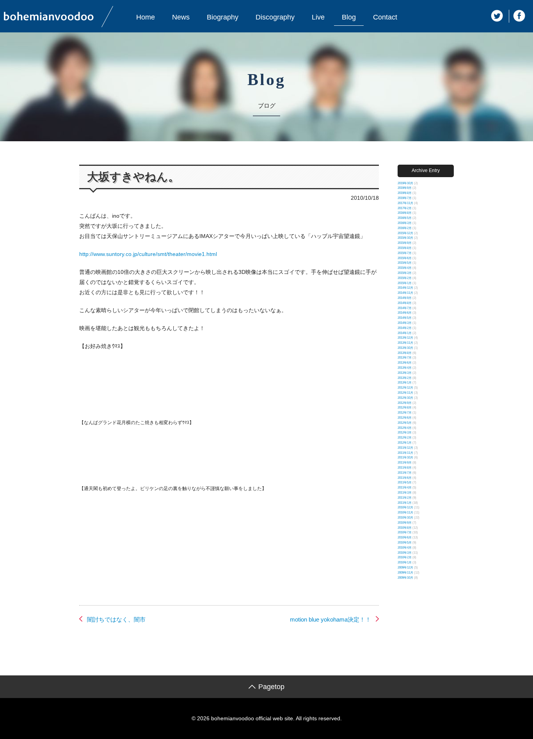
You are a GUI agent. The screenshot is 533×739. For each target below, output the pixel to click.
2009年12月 (405, 567)
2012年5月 (405, 423)
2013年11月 (405, 343)
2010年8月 (405, 527)
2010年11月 (405, 512)
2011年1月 (405, 503)
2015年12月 (405, 233)
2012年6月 (405, 417)
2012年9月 (405, 403)
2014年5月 (405, 318)
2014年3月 (405, 323)
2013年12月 (405, 337)
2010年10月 (405, 517)
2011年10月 (405, 457)
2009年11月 (405, 572)
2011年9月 (405, 462)
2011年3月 (405, 492)
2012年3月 (405, 432)
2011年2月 (405, 497)
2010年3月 (405, 552)
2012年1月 (405, 442)
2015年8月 (405, 248)
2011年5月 (405, 482)
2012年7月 (405, 412)
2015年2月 (405, 278)
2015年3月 (405, 273)
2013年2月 (405, 378)
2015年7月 (405, 253)
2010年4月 (405, 547)
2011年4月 (405, 487)
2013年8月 (405, 353)
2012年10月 (405, 398)
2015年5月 (405, 263)
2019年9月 (405, 188)
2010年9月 (405, 522)
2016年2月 (405, 228)
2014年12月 (405, 288)
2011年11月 (405, 453)
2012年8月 (405, 407)
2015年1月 (405, 283)
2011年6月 (405, 478)
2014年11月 (405, 293)
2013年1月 (405, 382)
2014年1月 (405, 333)
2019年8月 (405, 193)
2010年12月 (405, 507)
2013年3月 (405, 373)
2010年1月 (405, 562)
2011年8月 (405, 467)
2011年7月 (405, 472)
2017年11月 (405, 203)
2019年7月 (405, 198)
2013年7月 (405, 357)
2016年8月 (405, 213)
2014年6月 (405, 312)
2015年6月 (405, 258)
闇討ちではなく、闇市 (116, 619)
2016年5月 (405, 218)
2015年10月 (405, 238)
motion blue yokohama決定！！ (330, 619)
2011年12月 (405, 447)
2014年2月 (405, 328)
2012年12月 (405, 387)
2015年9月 (405, 243)
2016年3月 (405, 223)
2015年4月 (405, 268)
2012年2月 (405, 437)
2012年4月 (405, 428)
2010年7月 (405, 532)
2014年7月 (405, 308)
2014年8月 (405, 303)
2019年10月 (405, 183)
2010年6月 (405, 537)
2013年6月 (405, 362)
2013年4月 (405, 368)
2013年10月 (405, 348)
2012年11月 (405, 392)
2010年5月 (405, 542)
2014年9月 (405, 298)
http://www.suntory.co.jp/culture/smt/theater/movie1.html (148, 254)
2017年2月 (405, 208)
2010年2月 (405, 557)
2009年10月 (405, 577)
